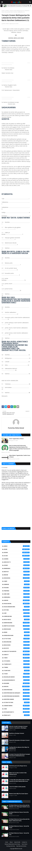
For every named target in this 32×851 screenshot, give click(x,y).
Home (3, 10)
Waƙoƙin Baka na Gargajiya (14, 693)
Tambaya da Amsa (10, 846)
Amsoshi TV (14, 562)
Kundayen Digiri (14, 635)
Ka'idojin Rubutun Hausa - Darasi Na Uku (19, 833)
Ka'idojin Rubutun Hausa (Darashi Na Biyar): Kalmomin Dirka (19, 819)
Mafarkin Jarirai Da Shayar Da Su (18, 765)
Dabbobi (14, 584)
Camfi (14, 581)
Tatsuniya (14, 661)
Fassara (14, 587)
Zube (14, 709)
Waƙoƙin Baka (14, 689)
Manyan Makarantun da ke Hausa (12, 844)
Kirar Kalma (14, 629)
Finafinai (14, 590)
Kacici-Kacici (14, 619)
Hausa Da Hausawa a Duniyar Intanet (19, 740)
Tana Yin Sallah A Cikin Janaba (17, 786)
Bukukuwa (14, 578)
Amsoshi (20, 848)
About (11, 842)
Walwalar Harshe (14, 677)
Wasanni (14, 683)
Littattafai (14, 638)
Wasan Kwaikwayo (14, 680)
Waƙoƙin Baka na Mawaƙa (14, 696)
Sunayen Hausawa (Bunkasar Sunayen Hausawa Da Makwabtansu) (19, 755)
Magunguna (14, 642)
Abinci (14, 546)
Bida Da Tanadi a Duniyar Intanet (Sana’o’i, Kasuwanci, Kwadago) (18, 727)
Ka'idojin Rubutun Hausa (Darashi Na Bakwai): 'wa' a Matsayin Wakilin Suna (19, 806)
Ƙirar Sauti (14, 715)
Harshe (7, 10)
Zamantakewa (14, 705)
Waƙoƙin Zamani (14, 699)
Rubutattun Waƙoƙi (14, 651)
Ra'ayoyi (14, 648)
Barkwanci (14, 568)
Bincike (14, 575)
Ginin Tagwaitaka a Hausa (16, 438)
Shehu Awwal (6, 23)
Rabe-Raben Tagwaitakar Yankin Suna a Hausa (19, 456)
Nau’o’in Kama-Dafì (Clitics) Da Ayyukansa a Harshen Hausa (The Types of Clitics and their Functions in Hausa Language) (19, 448)
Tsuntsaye (14, 670)
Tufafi (14, 673)
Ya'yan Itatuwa (14, 702)
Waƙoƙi (14, 686)
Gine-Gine (14, 594)
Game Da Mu (17, 842)
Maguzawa (14, 645)
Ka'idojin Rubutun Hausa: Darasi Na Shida (19, 813)
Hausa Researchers (14, 606)
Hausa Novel (14, 603)
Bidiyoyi (14, 571)
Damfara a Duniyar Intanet (16, 733)
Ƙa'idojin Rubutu (14, 712)
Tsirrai (14, 667)
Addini (14, 552)
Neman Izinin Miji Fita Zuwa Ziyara (18, 793)
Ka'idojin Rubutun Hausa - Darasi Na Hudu (19, 826)
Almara (14, 559)
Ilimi (14, 613)
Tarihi (14, 657)
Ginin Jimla (14, 597)
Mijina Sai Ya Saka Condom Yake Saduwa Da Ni (18, 773)
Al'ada (14, 555)
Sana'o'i (14, 654)
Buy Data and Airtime (21, 846)
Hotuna (14, 610)
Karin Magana (14, 622)
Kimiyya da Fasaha (14, 626)
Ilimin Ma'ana (14, 616)
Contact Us (24, 842)
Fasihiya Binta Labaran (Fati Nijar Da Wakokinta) (19, 748)
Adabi (14, 549)
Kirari (14, 632)
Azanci (14, 565)
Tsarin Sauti (14, 664)
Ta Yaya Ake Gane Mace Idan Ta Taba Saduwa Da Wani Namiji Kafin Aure (19, 780)
